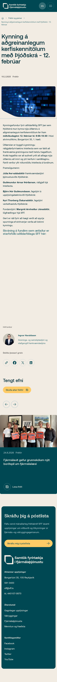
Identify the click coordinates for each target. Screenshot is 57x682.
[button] (6, 404)
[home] (14, 6)
